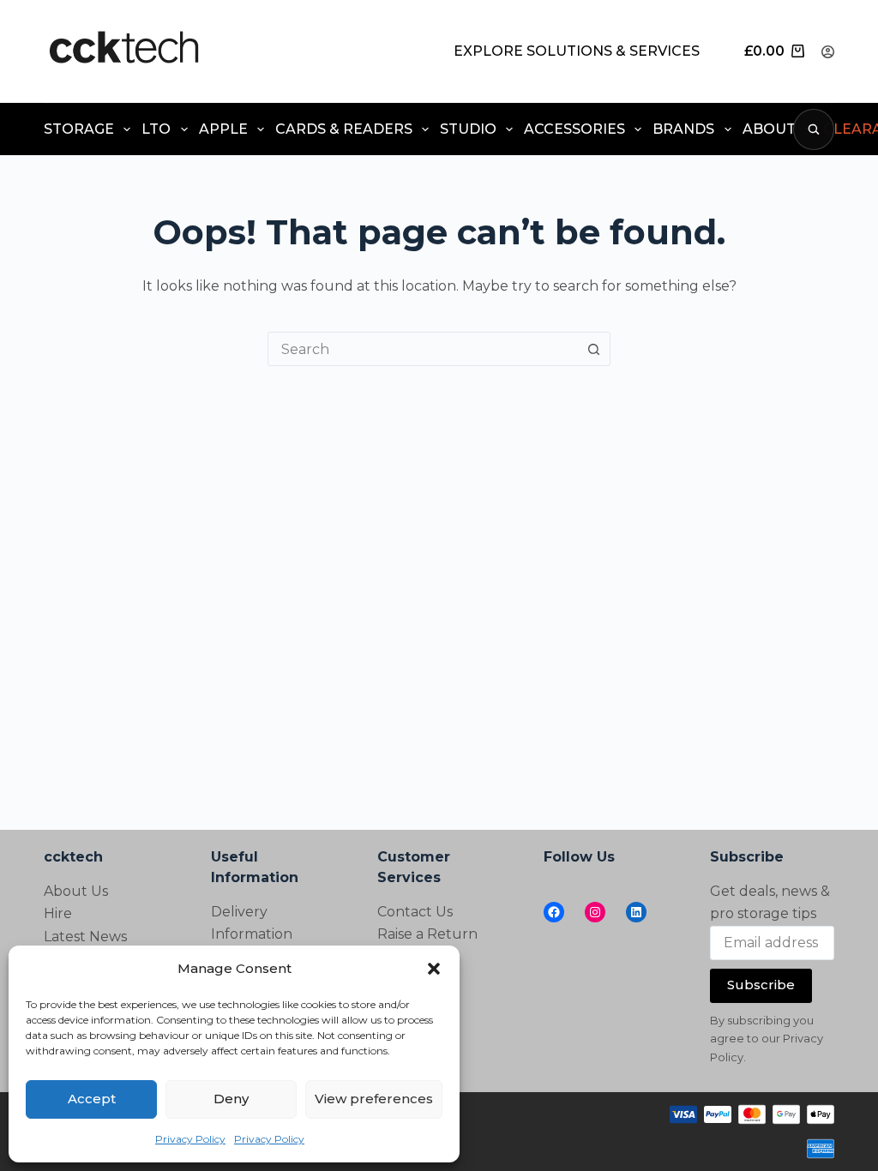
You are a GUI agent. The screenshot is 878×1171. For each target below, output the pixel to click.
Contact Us (415, 912)
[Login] (827, 51)
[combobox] (422, 349)
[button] (433, 968)
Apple (223, 129)
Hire (58, 913)
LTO (156, 129)
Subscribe (761, 984)
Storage (79, 129)
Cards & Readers (343, 129)
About (769, 129)
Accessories (574, 129)
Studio (468, 129)
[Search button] (593, 349)
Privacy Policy (190, 1138)
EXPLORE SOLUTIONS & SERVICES (577, 51)
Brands (683, 129)
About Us (76, 891)
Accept (92, 1098)
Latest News (85, 936)
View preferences (374, 1098)
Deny (231, 1098)
